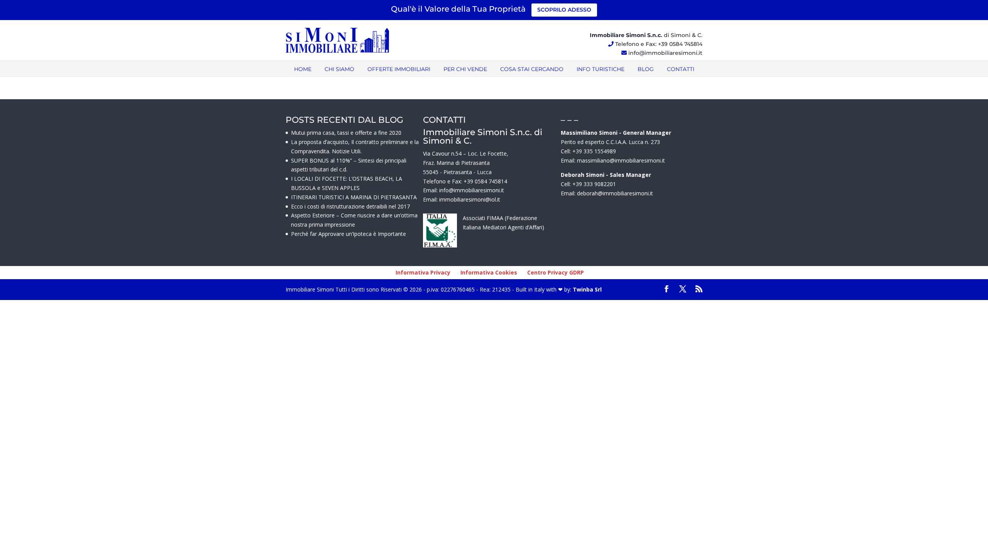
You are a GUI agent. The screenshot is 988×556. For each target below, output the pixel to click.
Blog (646, 69)
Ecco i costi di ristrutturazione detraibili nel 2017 (350, 206)
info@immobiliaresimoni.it (665, 52)
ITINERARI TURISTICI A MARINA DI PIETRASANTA (354, 197)
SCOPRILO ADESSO (564, 9)
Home (302, 69)
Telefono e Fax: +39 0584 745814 (658, 44)
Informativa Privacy (423, 272)
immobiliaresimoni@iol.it (469, 199)
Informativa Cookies (488, 272)
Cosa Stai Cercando (531, 69)
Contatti (680, 69)
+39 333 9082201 (594, 184)
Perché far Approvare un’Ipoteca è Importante (348, 233)
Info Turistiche (600, 69)
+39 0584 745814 (485, 181)
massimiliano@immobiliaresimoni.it (621, 160)
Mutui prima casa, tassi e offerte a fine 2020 (346, 132)
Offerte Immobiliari (398, 69)
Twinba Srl (586, 289)
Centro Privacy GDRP (555, 272)
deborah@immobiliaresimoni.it (615, 193)
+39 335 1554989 (594, 151)
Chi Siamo (339, 69)
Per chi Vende (465, 69)
